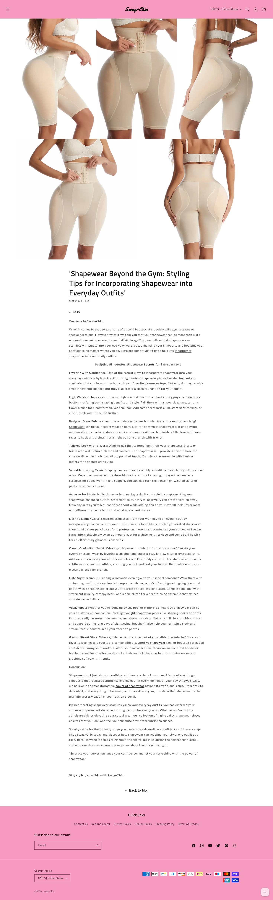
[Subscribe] (97, 845)
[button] (8, 9)
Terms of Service (188, 823)
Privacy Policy (122, 823)
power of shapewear (130, 685)
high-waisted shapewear (184, 524)
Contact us (81, 823)
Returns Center (100, 823)
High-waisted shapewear (136, 397)
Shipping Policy (165, 823)
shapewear (102, 329)
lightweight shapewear (140, 378)
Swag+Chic (95, 321)
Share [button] (76, 311)
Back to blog (139, 790)
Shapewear (76, 426)
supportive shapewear (149, 642)
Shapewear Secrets (141, 364)
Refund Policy (143, 823)
